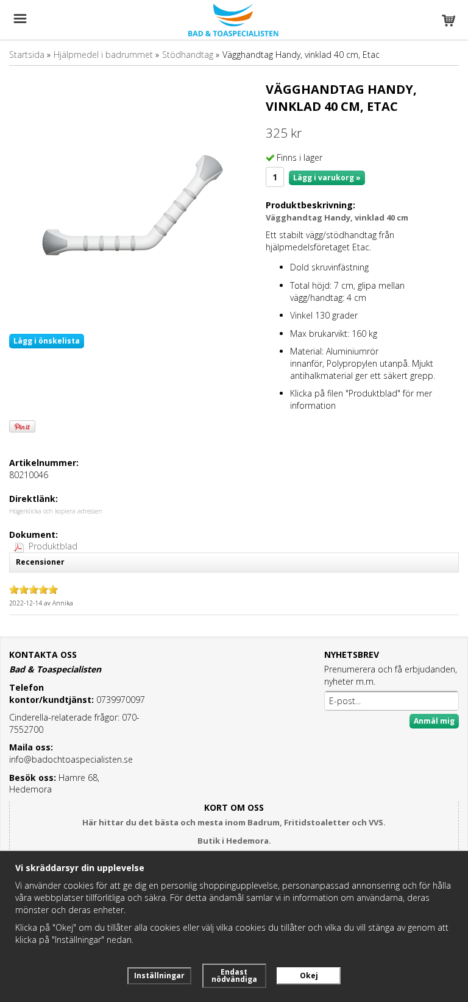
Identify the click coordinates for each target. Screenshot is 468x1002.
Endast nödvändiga (234, 975)
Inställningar (159, 975)
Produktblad (53, 546)
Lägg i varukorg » (327, 177)
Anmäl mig (434, 721)
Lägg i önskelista (46, 341)
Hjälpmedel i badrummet (103, 54)
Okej (309, 975)
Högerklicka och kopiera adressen (55, 511)
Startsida (26, 54)
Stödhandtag (187, 54)
